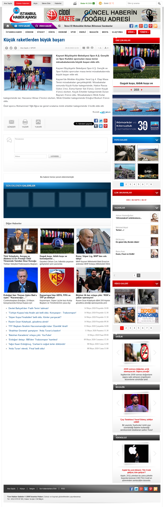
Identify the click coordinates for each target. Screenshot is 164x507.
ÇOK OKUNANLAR (123, 193)
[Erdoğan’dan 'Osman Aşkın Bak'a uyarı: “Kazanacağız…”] (21, 280)
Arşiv (35, 3)
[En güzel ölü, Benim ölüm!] (154, 242)
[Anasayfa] (8, 26)
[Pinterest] (105, 126)
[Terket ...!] (154, 230)
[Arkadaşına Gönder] (88, 47)
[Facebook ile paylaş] (131, 26)
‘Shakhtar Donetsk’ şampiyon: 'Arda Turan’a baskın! (34, 330)
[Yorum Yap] (83, 47)
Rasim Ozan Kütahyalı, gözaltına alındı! (28, 321)
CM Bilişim (39, 499)
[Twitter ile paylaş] (136, 26)
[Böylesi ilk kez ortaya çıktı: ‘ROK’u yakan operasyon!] (93, 280)
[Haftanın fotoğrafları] (148, 171)
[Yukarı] (38, 123)
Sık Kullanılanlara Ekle (48, 489)
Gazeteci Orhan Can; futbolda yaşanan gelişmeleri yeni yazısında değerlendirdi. (57, 260)
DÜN (128, 200)
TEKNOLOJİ (121, 438)
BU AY (144, 200)
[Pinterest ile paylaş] (150, 26)
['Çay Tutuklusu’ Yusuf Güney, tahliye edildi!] (136, 403)
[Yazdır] (92, 47)
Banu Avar (125, 252)
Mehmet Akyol (122, 228)
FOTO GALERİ (120, 140)
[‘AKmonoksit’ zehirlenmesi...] (154, 218)
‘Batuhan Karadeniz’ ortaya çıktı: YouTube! (29, 335)
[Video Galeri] (43, 26)
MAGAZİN (120, 387)
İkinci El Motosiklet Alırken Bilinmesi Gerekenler (88, 26)
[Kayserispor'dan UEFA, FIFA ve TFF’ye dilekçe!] (57, 280)
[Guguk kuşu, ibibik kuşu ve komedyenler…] (57, 241)
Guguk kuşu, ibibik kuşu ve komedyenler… (136, 84)
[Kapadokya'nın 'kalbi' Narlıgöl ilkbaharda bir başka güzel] (148, 153)
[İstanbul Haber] (24, 22)
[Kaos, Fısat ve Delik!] (154, 254)
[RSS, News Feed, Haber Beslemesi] (155, 26)
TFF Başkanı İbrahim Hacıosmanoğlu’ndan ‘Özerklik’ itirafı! (38, 326)
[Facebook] (6, 47)
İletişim (32, 489)
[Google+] (15, 47)
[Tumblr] (96, 126)
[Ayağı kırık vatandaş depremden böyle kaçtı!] (148, 296)
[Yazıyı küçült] (99, 47)
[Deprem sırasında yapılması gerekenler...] (148, 315)
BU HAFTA (136, 200)
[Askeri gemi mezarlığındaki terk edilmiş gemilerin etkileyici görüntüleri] (125, 153)
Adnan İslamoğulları (129, 216)
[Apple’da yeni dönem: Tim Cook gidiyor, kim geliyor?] (136, 454)
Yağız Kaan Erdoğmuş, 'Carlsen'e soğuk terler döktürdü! (36, 344)
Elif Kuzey (127, 240)
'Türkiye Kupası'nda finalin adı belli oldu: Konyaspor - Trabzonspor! (42, 312)
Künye (22, 489)
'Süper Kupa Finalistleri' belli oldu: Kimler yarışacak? (34, 317)
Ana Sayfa (8, 3)
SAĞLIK (119, 337)
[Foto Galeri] (22, 26)
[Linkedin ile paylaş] (146, 26)
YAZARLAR (119, 208)
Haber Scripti (29, 499)
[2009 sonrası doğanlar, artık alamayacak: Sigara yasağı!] (136, 353)
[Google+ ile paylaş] (141, 26)
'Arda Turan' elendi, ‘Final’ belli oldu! (26, 348)
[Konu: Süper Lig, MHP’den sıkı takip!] (93, 241)
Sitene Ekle (46, 3)
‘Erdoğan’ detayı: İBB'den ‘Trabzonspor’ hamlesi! (32, 339)
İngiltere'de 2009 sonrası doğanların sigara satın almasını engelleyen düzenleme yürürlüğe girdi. (136, 374)
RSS (63, 489)
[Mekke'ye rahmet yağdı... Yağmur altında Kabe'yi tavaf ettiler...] (125, 296)
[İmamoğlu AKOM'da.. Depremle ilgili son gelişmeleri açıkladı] (125, 315)
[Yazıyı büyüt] (106, 47)
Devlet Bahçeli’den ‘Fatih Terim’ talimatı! (28, 308)
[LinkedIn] (101, 126)
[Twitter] (11, 47)
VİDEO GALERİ (121, 284)
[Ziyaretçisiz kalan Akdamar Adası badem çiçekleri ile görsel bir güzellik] (125, 171)
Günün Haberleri (22, 3)
